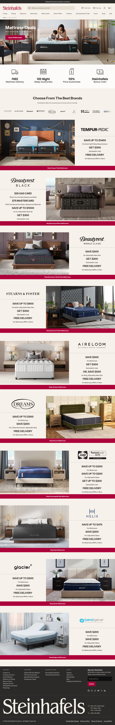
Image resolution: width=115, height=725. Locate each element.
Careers (68, 673)
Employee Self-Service (73, 681)
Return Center (7, 681)
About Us (69, 675)
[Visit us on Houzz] (105, 690)
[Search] (29, 8)
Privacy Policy (85, 721)
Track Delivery (8, 677)
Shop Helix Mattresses (57, 550)
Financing (6, 688)
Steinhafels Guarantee (10, 686)
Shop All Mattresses (15, 37)
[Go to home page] (12, 8)
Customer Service (9, 675)
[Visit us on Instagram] (92, 690)
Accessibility (108, 721)
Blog (67, 679)
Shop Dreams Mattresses (57, 441)
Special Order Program (31, 677)
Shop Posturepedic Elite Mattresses (57, 496)
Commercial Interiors (52, 675)
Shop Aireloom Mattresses (57, 387)
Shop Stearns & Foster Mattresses (57, 331)
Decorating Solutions (52, 673)
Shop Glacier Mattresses (57, 604)
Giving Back (70, 677)
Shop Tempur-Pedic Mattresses (57, 168)
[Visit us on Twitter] (101, 690)
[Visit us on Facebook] (88, 690)
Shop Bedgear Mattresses (57, 657)
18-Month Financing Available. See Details (57, 2)
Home (4, 17)
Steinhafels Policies (72, 721)
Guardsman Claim (30, 679)
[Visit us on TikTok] (95, 690)
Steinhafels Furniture (15, 721)
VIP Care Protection (30, 675)
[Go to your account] (104, 8)
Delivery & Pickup (9, 679)
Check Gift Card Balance (32, 673)
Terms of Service (96, 721)
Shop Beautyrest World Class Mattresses (57, 277)
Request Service (8, 683)
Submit (91, 684)
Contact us (6, 673)
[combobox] (52, 8)
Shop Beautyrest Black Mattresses (57, 223)
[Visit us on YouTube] (98, 690)
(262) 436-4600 (95, 713)
